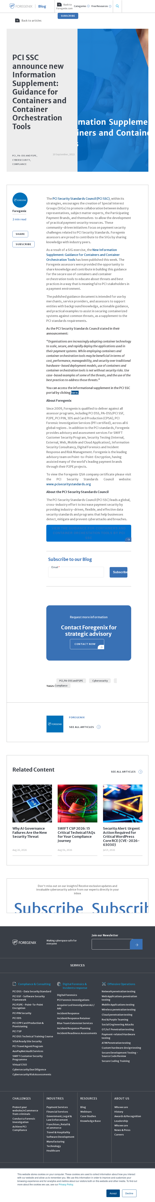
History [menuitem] (118, 1111)
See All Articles (81, 727)
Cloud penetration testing (117, 1014)
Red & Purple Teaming (115, 1019)
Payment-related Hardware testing (118, 1036)
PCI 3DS (16, 1018)
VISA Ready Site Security (27, 1041)
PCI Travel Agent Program (27, 1046)
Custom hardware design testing (121, 1047)
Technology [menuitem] (53, 1146)
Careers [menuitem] (119, 1134)
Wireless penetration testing (119, 1009)
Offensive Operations (121, 984)
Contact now (84, 644)
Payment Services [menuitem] (57, 1107)
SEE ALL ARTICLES (123, 771)
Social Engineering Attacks (118, 1024)
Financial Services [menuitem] (57, 1111)
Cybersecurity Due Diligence (29, 1069)
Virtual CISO (19, 1064)
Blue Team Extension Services (75, 1023)
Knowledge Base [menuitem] (90, 1121)
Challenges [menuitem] (21, 1098)
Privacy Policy (66, 1184)
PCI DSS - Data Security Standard (31, 991)
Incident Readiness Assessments (77, 1033)
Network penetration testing (119, 991)
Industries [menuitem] (55, 1098)
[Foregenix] (21, 6)
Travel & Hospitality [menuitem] (58, 1132)
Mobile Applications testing (118, 1004)
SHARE (20, 234)
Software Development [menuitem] (60, 1136)
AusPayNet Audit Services (27, 1051)
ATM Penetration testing (116, 1042)
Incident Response (68, 1013)
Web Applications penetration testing (119, 998)
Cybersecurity (100, 680)
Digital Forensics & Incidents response (75, 986)
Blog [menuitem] (83, 1107)
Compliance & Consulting (34, 984)
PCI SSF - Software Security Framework (28, 998)
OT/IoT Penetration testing (118, 1029)
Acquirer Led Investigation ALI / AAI (76, 1006)
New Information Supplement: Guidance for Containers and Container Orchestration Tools (83, 254)
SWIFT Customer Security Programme (27, 1057)
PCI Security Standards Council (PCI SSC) (81, 198)
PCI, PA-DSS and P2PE (71, 680)
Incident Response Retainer (73, 1018)
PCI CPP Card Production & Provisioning (28, 1024)
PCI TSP (17, 1031)
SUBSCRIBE (68, 15)
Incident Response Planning (74, 1028)
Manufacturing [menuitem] (55, 1141)
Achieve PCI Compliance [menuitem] (19, 1128)
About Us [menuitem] (121, 1098)
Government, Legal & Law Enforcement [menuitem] (59, 1118)
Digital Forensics (67, 995)
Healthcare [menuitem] (53, 1150)
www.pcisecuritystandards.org (68, 484)
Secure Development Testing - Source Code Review (120, 1054)
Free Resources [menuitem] (99, 6)
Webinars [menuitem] (86, 1111)
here (74, 392)
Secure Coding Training (116, 1061)
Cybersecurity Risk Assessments (31, 1074)
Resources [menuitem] (88, 1098)
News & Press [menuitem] (122, 1130)
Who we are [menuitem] (121, 1107)
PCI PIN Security (21, 1013)
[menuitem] (64, 6)
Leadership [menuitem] (121, 1121)
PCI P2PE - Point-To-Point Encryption (27, 1006)
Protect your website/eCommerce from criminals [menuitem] (25, 1111)
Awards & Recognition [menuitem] (127, 1116)
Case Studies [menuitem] (88, 1116)
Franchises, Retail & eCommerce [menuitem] (58, 1126)
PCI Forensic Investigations (73, 1000)
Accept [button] (113, 1193)
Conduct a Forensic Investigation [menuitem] (23, 1120)
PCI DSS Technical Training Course (32, 1036)
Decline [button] (129, 1193)
